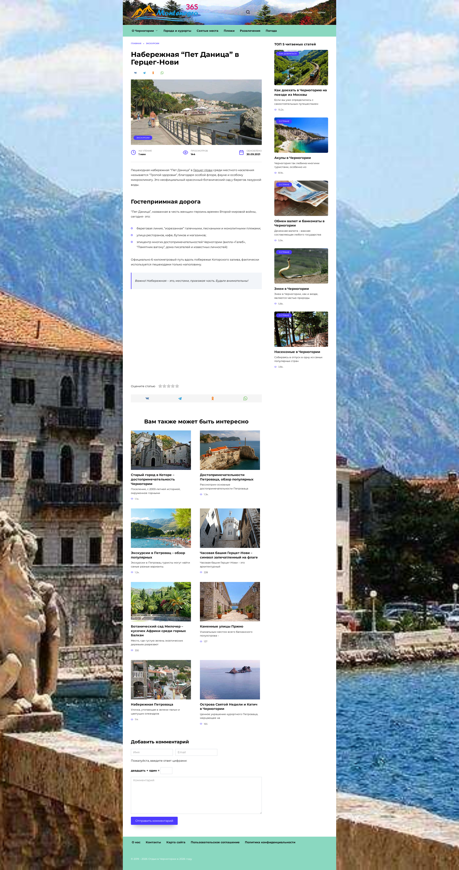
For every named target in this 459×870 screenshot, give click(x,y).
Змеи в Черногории (291, 288)
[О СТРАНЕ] (301, 150)
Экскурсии (304, 12)
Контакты (153, 842)
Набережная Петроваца (152, 704)
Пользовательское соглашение (215, 842)
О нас (136, 842)
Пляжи (229, 30)
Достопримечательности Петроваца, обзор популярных (227, 477)
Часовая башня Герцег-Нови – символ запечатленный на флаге (229, 555)
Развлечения (250, 30)
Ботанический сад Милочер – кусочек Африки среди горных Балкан (158, 630)
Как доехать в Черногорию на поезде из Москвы (300, 92)
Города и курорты (177, 30)
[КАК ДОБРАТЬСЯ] (301, 83)
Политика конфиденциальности (270, 842)
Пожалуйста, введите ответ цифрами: (159, 760)
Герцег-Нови (202, 170)
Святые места (207, 30)
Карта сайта (175, 842)
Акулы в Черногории (292, 158)
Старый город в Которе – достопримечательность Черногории (153, 479)
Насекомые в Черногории (297, 352)
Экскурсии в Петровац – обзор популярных (158, 555)
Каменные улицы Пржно (221, 626)
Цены (321, 12)
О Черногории (143, 30)
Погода (271, 30)
